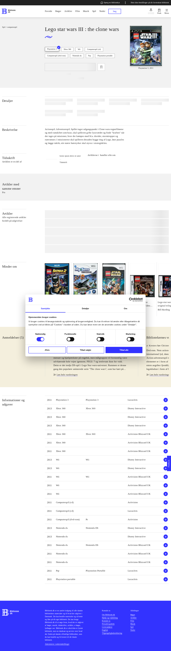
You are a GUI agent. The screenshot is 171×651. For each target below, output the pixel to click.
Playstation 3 (52, 49)
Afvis (47, 350)
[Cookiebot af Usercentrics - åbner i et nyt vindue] (131, 300)
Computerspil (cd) (94, 49)
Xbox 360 (67, 49)
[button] (107, 400)
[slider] (146, 48)
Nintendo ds (76, 56)
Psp (89, 56)
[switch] (70, 339)
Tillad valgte (85, 350)
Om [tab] (125, 308)
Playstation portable (105, 56)
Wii (79, 49)
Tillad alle (124, 350)
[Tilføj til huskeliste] (101, 67)
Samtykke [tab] (45, 308)
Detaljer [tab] (85, 308)
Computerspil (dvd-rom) (56, 56)
